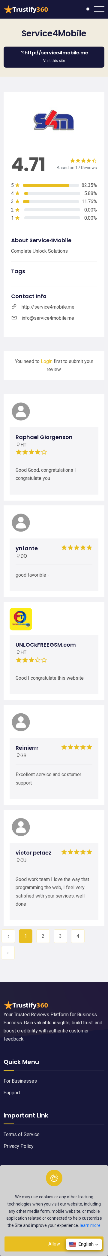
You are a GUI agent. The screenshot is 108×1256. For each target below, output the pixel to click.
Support (12, 1093)
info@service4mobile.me (48, 318)
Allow (54, 1244)
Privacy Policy (19, 1146)
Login (46, 361)
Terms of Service (22, 1134)
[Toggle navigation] (99, 9)
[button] (83, 1244)
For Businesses (20, 1081)
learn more (90, 1225)
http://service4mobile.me (48, 307)
